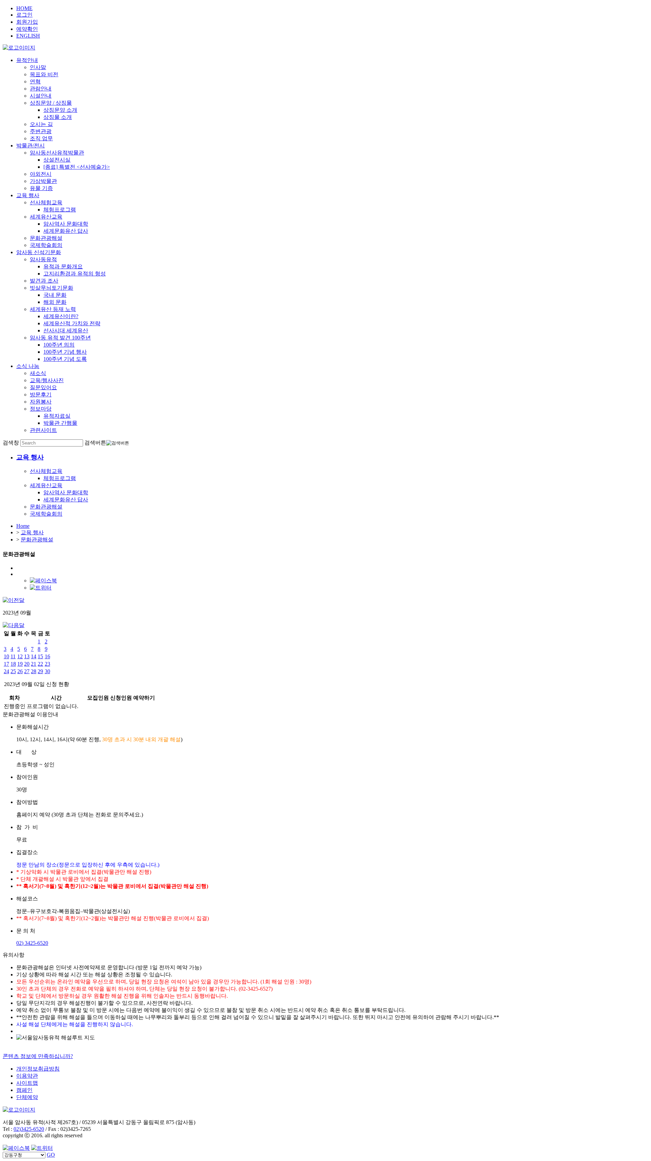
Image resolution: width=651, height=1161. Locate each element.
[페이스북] (43, 580)
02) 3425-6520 (32, 943)
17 (6, 664)
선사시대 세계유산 (65, 330)
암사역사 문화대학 (65, 224)
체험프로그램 (59, 209)
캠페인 (24, 1090)
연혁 (35, 81)
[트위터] (41, 587)
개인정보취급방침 (38, 1069)
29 (40, 671)
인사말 (38, 67)
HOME (24, 8)
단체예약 (27, 1097)
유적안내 (27, 60)
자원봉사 (41, 402)
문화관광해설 (46, 238)
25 (13, 671)
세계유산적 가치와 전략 (71, 323)
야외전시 (41, 174)
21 (33, 664)
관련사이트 (43, 430)
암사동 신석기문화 (38, 252)
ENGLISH (28, 36)
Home (22, 526)
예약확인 (27, 29)
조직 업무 (41, 138)
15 (40, 656)
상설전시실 (57, 160)
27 (26, 671)
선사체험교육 (46, 202)
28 (33, 671)
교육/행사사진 (47, 380)
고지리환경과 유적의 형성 (74, 273)
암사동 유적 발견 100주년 (60, 337)
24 (6, 671)
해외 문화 (54, 302)
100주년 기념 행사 (65, 352)
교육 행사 (27, 195)
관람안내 (41, 88)
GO (51, 1155)
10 (6, 656)
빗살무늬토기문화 (51, 288)
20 (26, 664)
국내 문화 (54, 295)
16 (47, 656)
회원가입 (27, 22)
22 (40, 664)
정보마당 (41, 409)
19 (20, 664)
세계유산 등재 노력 (53, 309)
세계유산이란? (60, 316)
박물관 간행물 (60, 423)
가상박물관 (43, 181)
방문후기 (41, 394)
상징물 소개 (57, 117)
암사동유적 (43, 259)
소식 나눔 (27, 366)
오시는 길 (41, 124)
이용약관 (27, 1076)
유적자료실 (57, 416)
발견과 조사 (44, 281)
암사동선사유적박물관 (57, 153)
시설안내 (41, 96)
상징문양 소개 (60, 110)
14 (33, 656)
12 (20, 656)
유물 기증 (41, 188)
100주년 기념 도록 (65, 359)
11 (13, 656)
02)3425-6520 (29, 1129)
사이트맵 (27, 1083)
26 (20, 671)
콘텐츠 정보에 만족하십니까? (38, 1056)
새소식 (38, 373)
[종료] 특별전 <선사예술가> (76, 167)
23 (47, 664)
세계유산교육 (46, 217)
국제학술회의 (46, 245)
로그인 (24, 15)
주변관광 (41, 131)
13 (26, 656)
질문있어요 (43, 387)
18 (13, 664)
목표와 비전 (44, 74)
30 (47, 671)
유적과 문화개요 (63, 266)
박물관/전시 (30, 145)
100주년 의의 (59, 345)
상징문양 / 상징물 (51, 103)
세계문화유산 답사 (65, 231)
